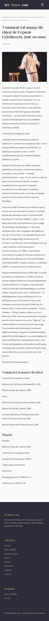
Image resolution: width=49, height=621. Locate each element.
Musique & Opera (11, 553)
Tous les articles (10, 594)
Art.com (16, 5)
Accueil (4, 17)
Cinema (7, 558)
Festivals (7, 574)
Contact (7, 598)
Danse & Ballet (10, 549)
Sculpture (8, 570)
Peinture (7, 545)
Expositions (8, 566)
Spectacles (13, 17)
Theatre (7, 562)
